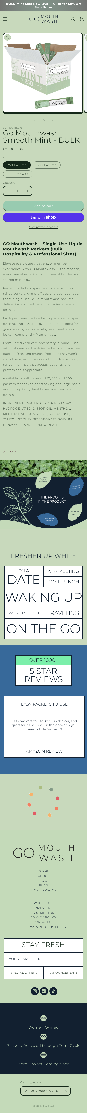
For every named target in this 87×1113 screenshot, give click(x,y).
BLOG (43, 885)
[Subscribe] (77, 959)
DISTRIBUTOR (43, 913)
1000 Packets (17, 174)
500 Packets (46, 165)
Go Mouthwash (47, 1106)
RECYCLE (43, 881)
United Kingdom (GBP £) (42, 1090)
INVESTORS (43, 908)
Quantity (9, 182)
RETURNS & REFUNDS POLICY (43, 927)
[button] (5, 19)
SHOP (43, 871)
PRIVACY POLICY (43, 917)
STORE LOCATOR (43, 890)
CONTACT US (44, 922)
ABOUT (43, 876)
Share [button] (12, 452)
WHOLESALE (43, 903)
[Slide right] (52, 120)
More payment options (43, 226)
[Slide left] (34, 120)
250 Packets (17, 165)
